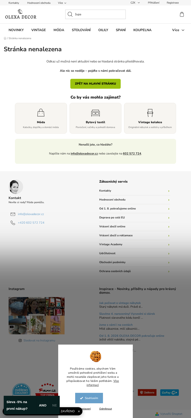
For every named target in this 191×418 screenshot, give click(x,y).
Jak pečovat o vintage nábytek (119, 303)
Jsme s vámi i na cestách (114, 325)
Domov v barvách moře (113, 347)
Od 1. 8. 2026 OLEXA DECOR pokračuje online (130, 336)
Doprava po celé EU (110, 217)
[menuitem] (15, 30)
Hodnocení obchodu (37, 3)
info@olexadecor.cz (83, 154)
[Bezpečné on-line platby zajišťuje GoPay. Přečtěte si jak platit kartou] (168, 392)
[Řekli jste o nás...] (20, 392)
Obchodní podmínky (111, 262)
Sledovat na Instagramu (38, 340)
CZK (132, 2)
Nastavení (83, 409)
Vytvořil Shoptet (170, 414)
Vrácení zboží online (111, 226)
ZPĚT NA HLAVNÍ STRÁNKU (94, 84)
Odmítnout (104, 409)
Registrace (171, 2)
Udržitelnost (106, 253)
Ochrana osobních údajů (113, 271)
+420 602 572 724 (30, 223)
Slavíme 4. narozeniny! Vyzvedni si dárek (126, 314)
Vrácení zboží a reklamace (114, 235)
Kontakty (12, 3)
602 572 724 (131, 154)
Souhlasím (90, 398)
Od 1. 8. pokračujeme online (116, 208)
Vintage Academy (109, 244)
